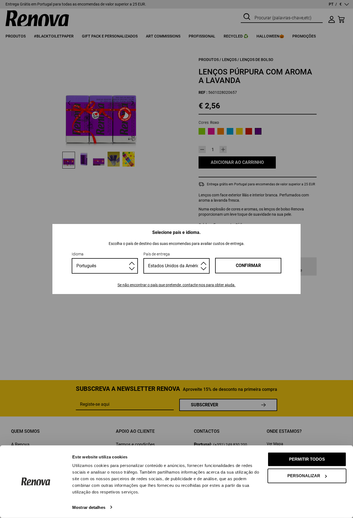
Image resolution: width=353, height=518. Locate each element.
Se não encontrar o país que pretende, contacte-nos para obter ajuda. (176, 285)
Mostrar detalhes (88, 507)
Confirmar (248, 265)
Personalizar (303, 475)
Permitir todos (307, 459)
